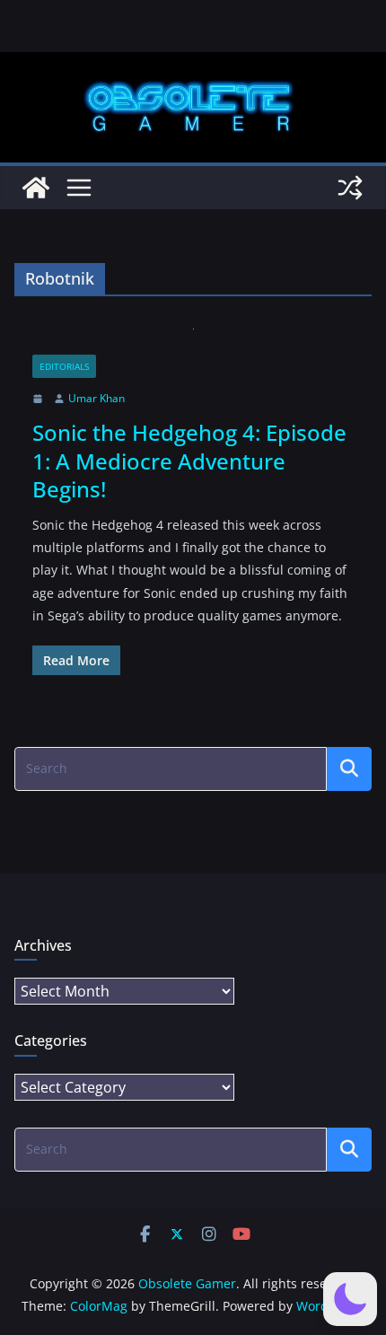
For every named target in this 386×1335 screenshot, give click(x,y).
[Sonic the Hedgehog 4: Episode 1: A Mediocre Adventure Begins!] (193, 342)
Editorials (64, 366)
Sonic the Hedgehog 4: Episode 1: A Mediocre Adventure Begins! (189, 460)
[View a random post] (350, 187)
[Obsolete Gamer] (35, 187)
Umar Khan (96, 398)
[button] (350, 1299)
